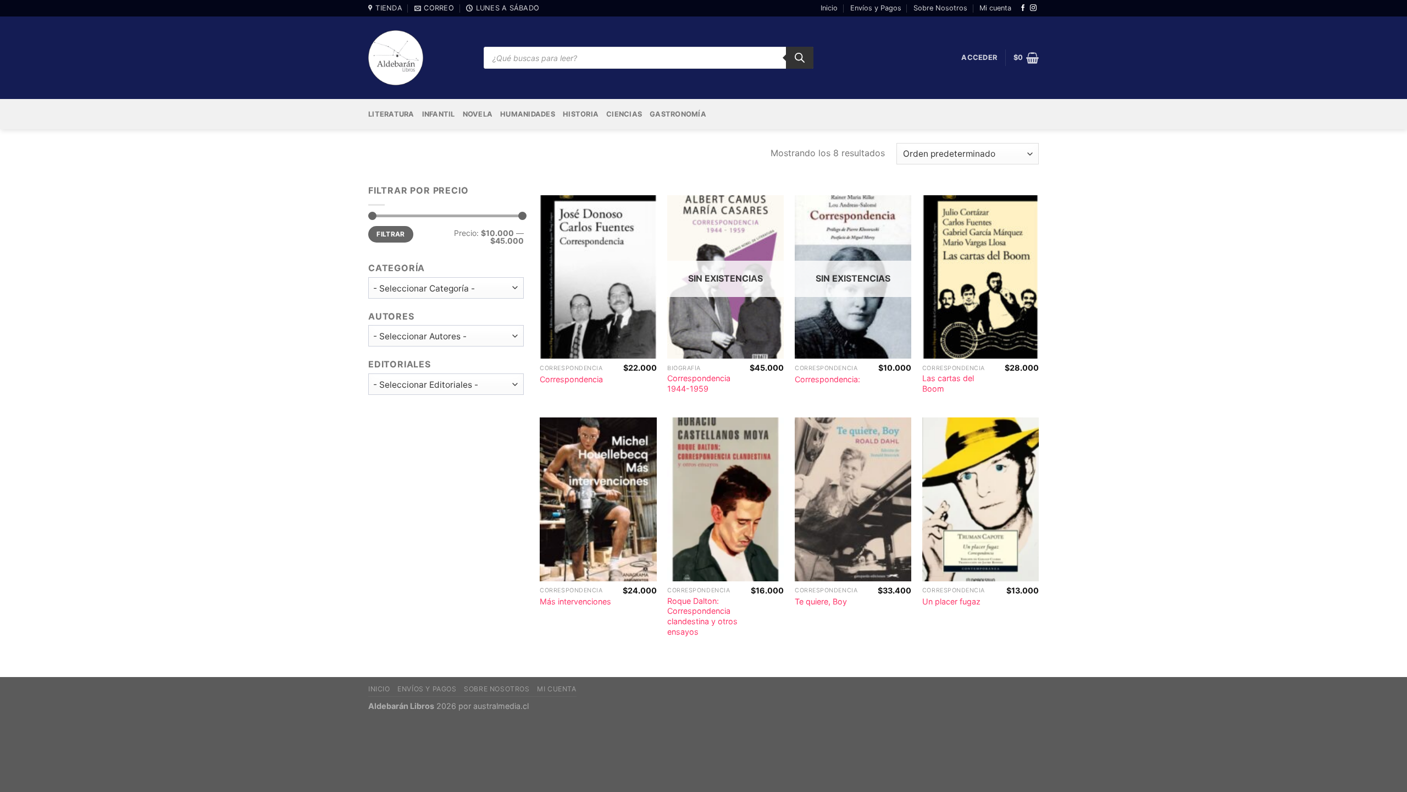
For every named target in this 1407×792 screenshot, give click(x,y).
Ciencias (624, 114)
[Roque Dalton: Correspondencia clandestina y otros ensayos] (725, 499)
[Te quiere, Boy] (853, 499)
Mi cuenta (995, 8)
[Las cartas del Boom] (980, 277)
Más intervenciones (575, 601)
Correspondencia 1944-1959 (698, 383)
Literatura (391, 114)
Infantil (438, 114)
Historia (581, 114)
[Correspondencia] (598, 277)
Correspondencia (571, 379)
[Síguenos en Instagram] (1033, 8)
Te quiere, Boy (821, 601)
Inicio (829, 8)
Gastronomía (678, 114)
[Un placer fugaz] (980, 499)
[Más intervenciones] (598, 499)
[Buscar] (799, 58)
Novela (478, 114)
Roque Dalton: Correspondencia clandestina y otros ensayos (702, 616)
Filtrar (390, 234)
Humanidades (527, 114)
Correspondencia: (827, 379)
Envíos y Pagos (875, 8)
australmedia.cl (501, 706)
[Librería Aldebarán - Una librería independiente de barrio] (395, 58)
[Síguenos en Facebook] (1023, 8)
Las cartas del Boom (948, 383)
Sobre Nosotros (940, 8)
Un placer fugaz (951, 601)
